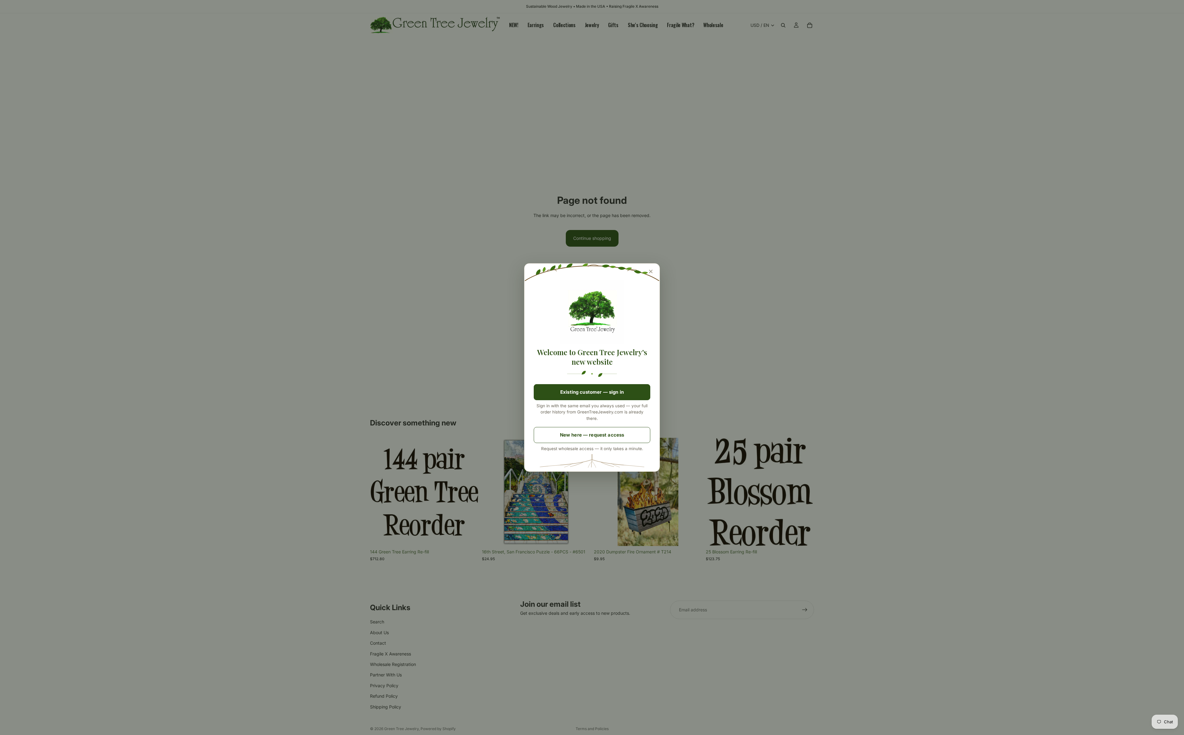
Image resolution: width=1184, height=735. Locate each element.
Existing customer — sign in (592, 392)
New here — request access (592, 435)
